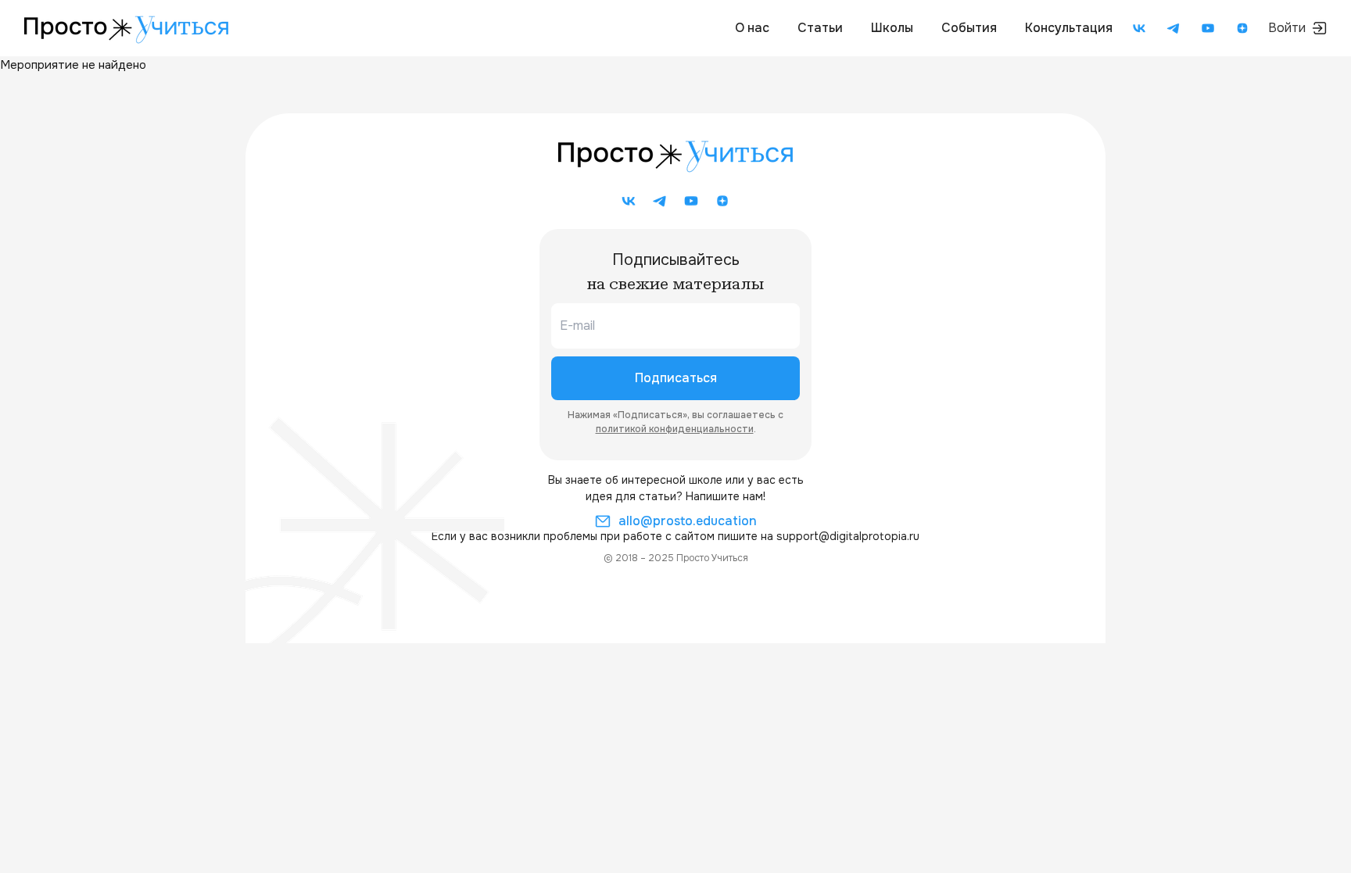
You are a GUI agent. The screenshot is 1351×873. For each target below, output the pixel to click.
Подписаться (676, 378)
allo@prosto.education (687, 521)
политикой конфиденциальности (675, 429)
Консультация (1069, 28)
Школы (892, 28)
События (969, 28)
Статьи (820, 28)
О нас (752, 28)
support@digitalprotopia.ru (847, 536)
